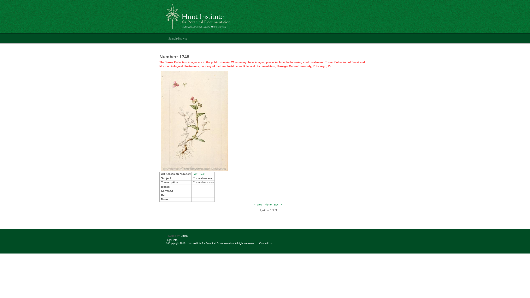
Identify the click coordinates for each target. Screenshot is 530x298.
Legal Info (171, 240)
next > (278, 204)
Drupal (184, 235)
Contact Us (265, 243)
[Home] (199, 15)
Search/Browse (177, 38)
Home (268, 204)
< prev (258, 204)
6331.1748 (199, 173)
